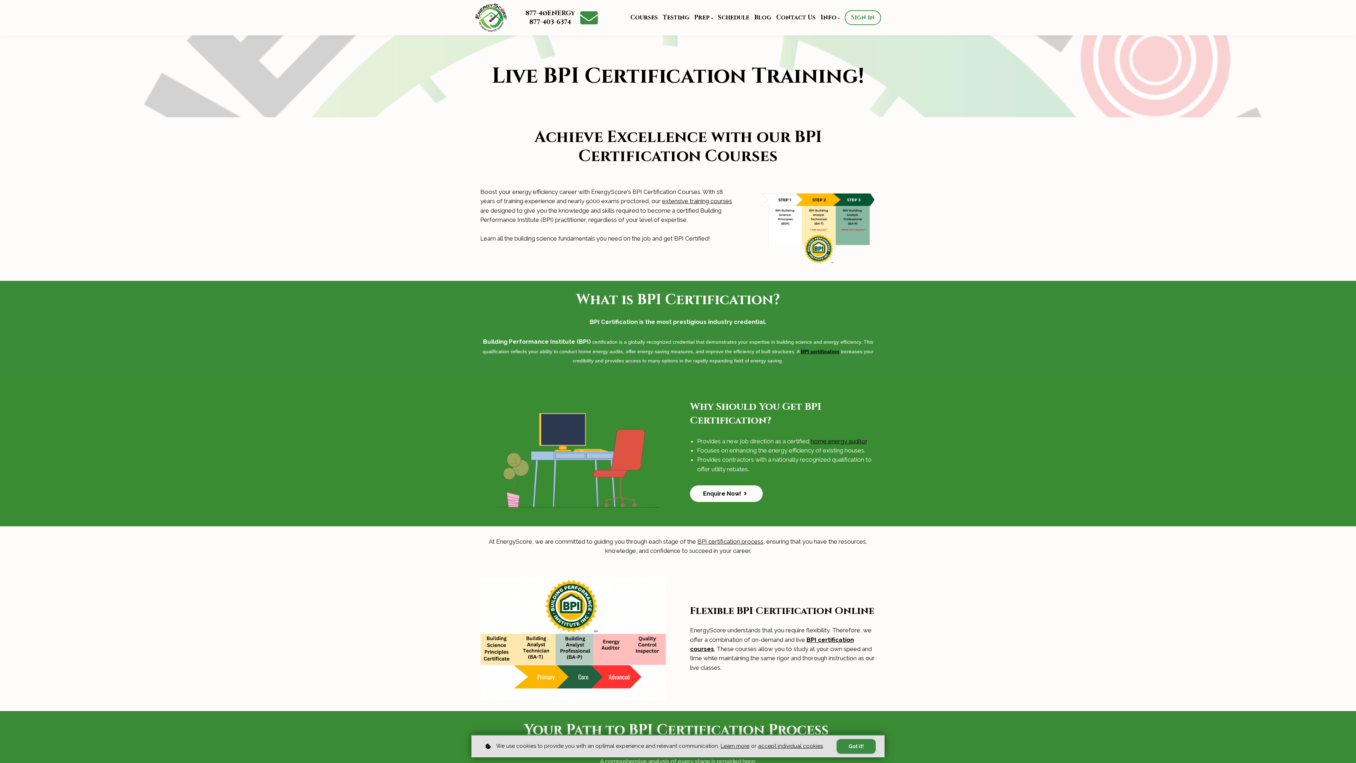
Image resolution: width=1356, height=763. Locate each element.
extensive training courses (697, 201)
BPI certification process (730, 541)
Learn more (735, 746)
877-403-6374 (550, 22)
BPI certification (820, 351)
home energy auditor (839, 441)
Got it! (856, 746)
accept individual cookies (790, 746)
